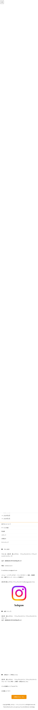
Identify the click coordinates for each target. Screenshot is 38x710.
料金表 (3, 531)
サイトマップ (4, 542)
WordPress (11, 707)
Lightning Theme (19, 707)
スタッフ (3, 535)
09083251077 (8, 565)
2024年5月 (7, 518)
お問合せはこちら (19, 697)
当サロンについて (6, 524)
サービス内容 (4, 527)
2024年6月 (7, 515)
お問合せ (3, 538)
